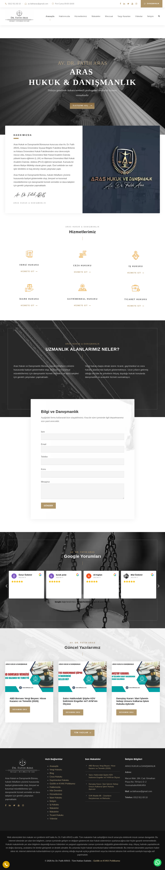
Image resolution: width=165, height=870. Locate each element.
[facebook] (120, 4)
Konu (43, 469)
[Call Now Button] (6, 864)
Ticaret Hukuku (56, 815)
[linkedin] (124, 4)
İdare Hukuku (56, 798)
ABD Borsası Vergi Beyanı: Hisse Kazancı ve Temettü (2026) (28, 700)
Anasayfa (50, 16)
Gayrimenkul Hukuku (59, 780)
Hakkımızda (64, 16)
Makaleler (96, 16)
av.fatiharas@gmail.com (38, 4)
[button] (157, 862)
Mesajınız (45, 482)
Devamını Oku (20, 709)
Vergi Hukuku (56, 770)
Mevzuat (109, 16)
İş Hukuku (54, 805)
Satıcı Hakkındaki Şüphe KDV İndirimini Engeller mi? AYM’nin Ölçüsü (80, 701)
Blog (52, 773)
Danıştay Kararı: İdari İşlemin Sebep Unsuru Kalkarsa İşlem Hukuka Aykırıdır (132, 701)
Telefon (44, 457)
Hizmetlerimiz (81, 16)
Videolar (139, 16)
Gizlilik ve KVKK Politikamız (62, 784)
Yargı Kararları (124, 16)
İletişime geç (81, 105)
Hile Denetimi (56, 790)
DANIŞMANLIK (153, 4)
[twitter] (128, 4)
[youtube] (132, 4)
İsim (43, 432)
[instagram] (136, 4)
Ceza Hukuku (56, 777)
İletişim (150, 16)
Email (43, 444)
